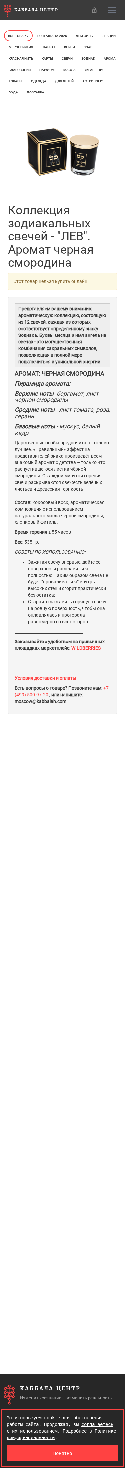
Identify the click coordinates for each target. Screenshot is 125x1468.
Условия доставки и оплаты (45, 678)
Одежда (38, 81)
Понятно (62, 1453)
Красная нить (21, 58)
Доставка (35, 92)
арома (110, 58)
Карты (47, 58)
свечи (67, 58)
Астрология (93, 81)
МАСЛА (69, 70)
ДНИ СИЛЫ (85, 36)
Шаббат (48, 47)
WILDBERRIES (86, 648)
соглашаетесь (97, 1424)
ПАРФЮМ (47, 70)
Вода (13, 92)
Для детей (64, 81)
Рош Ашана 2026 (52, 36)
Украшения (94, 70)
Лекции (109, 36)
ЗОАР (88, 47)
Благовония (20, 70)
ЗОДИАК (88, 58)
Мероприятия (21, 47)
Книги (69, 47)
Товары (15, 81)
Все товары (18, 36)
